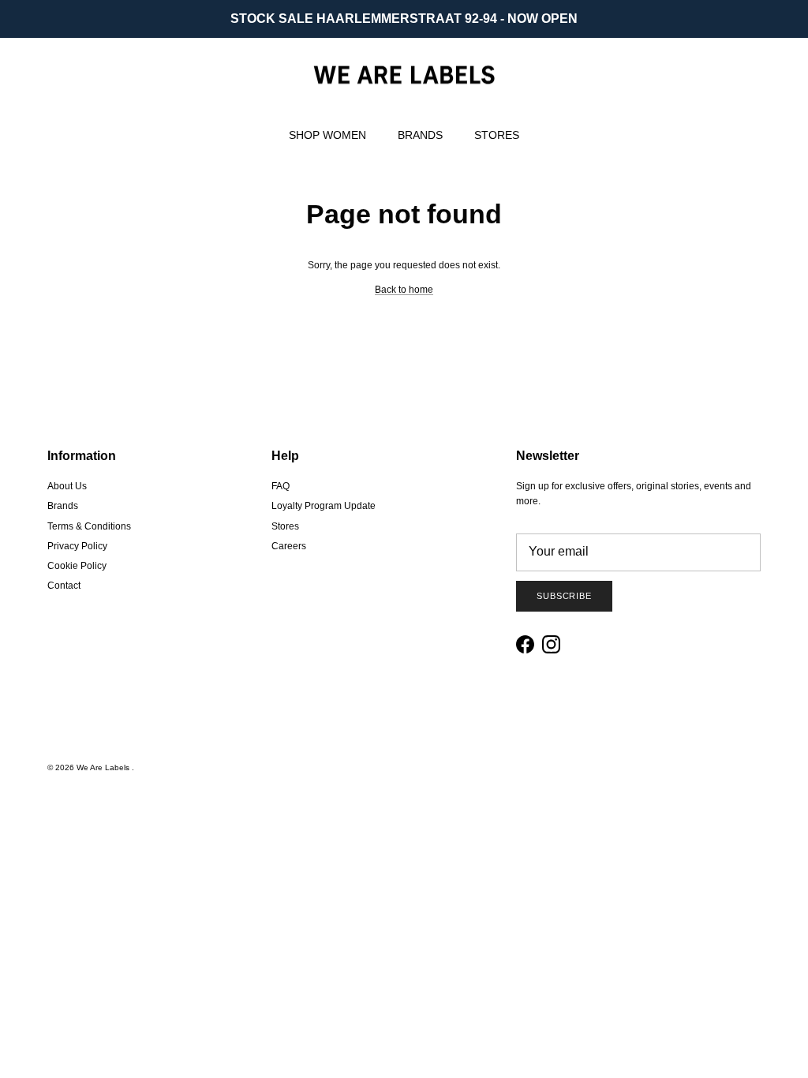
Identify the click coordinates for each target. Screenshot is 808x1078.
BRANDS (420, 135)
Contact (63, 585)
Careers (288, 546)
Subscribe (564, 596)
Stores (285, 526)
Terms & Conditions (89, 526)
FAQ (280, 486)
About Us (67, 486)
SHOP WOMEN (327, 135)
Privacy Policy (77, 546)
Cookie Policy (77, 565)
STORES (496, 135)
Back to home (404, 289)
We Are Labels (104, 767)
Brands (62, 505)
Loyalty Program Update (323, 505)
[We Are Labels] (404, 75)
